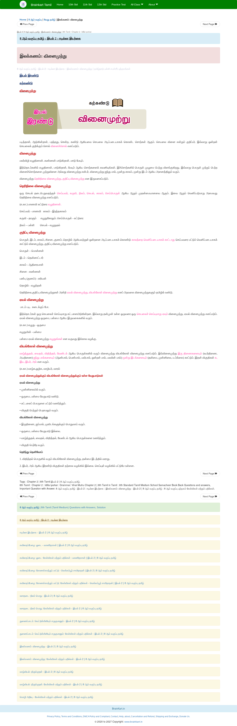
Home (60, 4)
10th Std (73, 4)
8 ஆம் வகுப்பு (35, 19)
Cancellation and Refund (143, 716)
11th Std (87, 4)
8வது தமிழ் (49, 19)
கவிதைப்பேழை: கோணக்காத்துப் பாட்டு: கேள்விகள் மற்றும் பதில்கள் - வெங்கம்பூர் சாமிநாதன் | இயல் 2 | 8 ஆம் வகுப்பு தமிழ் (82, 583)
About (152, 4)
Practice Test (119, 4)
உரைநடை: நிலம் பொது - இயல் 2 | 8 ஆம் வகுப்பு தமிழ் (46, 595)
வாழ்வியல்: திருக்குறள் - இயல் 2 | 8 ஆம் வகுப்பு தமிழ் (46, 671)
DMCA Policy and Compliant (96, 716)
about (127, 716)
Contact (114, 716)
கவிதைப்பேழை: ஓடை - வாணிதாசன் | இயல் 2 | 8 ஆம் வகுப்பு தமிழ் (54, 545)
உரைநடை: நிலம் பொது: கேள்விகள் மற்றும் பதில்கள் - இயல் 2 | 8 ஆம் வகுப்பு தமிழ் (61, 608)
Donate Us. (184, 716)
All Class (136, 4)
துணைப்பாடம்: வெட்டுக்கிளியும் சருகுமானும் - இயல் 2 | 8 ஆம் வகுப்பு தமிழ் (57, 621)
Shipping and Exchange (167, 716)
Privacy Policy (53, 716)
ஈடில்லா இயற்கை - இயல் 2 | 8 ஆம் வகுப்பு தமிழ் (44, 532)
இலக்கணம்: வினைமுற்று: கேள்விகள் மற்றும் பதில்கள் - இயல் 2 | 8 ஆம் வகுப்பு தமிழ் (62, 659)
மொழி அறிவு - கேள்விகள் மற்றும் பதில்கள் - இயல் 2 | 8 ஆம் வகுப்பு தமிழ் (56, 697)
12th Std (101, 4)
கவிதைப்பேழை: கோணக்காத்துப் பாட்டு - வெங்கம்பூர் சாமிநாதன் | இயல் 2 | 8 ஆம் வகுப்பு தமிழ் (67, 570)
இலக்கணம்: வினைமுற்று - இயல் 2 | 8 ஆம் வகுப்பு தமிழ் (48, 646)
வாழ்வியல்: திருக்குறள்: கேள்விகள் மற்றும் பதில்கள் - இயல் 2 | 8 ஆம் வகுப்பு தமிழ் (61, 684)
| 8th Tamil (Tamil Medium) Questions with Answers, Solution (63, 507)
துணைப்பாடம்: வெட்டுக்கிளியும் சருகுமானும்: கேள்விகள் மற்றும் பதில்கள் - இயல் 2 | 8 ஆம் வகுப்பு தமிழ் (71, 633)
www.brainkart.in (133, 721)
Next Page (209, 24)
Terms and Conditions (71, 716)
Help (121, 716)
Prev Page (28, 24)
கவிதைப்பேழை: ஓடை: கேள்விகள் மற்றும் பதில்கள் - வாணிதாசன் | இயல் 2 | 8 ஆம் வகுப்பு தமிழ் (68, 557)
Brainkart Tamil (41, 5)
